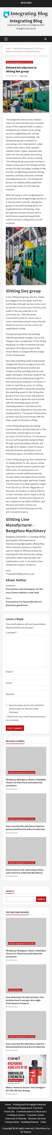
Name (9, 671)
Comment (11, 632)
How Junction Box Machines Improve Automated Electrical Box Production (26, 807)
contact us (30, 564)
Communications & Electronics (31, 1111)
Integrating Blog (26, 21)
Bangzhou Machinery (16, 536)
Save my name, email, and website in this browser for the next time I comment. (26, 708)
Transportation (11, 1121)
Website (10, 694)
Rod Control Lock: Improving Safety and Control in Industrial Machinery (26, 851)
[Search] (45, 39)
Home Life (9, 1111)
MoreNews (41, 1128)
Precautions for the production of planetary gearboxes (23, 602)
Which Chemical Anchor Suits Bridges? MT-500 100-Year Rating (26, 1069)
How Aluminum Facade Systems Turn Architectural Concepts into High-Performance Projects (26, 979)
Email (9, 682)
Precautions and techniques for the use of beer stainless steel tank (24, 589)
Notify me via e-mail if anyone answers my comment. (26, 718)
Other (43, 1121)
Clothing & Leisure (16, 1114)
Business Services (37, 1118)
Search (10, 891)
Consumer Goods (35, 1114)
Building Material (15, 990)
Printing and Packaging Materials (29, 1104)
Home (8, 1104)
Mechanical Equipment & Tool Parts (19, 62)
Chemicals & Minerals (15, 1118)
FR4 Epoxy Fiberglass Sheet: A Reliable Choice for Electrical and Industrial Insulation (26, 761)
